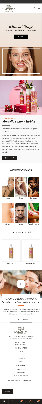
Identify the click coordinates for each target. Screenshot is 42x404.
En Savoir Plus (21, 37)
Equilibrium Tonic (11, 263)
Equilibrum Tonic (30, 263)
